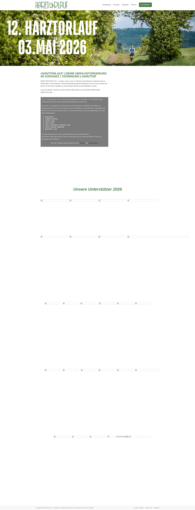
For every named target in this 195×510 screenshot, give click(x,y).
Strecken (116, 5)
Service (133, 5)
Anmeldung (107, 5)
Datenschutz (148, 507)
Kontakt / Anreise (139, 507)
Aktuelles (125, 5)
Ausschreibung (93, 143)
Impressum (156, 507)
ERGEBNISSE (145, 5)
